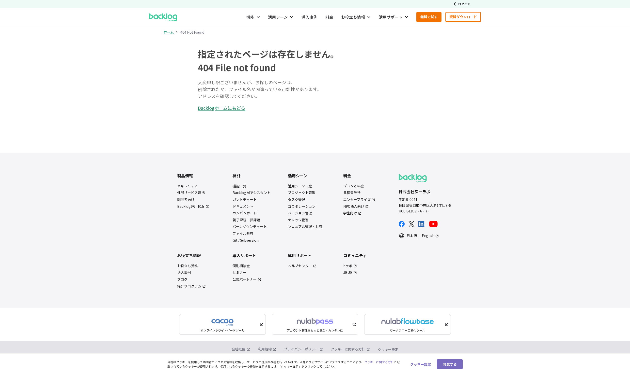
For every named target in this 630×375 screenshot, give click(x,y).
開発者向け (185, 199)
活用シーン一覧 (300, 186)
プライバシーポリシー (301, 349)
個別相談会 (241, 266)
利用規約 (265, 349)
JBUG (347, 272)
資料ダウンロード (465, 17)
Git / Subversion (246, 240)
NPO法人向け (353, 206)
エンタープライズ (357, 199)
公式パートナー (245, 279)
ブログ (182, 279)
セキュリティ (187, 186)
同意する (450, 363)
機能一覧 (239, 186)
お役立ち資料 (187, 266)
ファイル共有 (243, 233)
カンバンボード (245, 213)
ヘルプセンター (300, 266)
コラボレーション (301, 206)
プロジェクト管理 (301, 192)
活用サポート (391, 17)
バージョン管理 (300, 213)
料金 (329, 17)
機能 (250, 17)
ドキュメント (243, 206)
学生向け (350, 213)
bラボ (347, 266)
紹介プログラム (189, 286)
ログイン (464, 4)
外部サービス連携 (191, 192)
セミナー (239, 272)
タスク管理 (296, 199)
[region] (315, 364)
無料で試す (430, 17)
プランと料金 (353, 186)
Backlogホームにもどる (221, 108)
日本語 (412, 235)
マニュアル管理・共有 (305, 226)
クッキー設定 (388, 349)
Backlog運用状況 (191, 206)
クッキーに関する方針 (348, 349)
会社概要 (238, 349)
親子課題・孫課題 (246, 220)
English (428, 235)
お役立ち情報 (353, 17)
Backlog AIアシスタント (251, 192)
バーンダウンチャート (250, 226)
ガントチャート (245, 199)
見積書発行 (352, 192)
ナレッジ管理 (298, 220)
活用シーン (278, 17)
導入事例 (309, 17)
